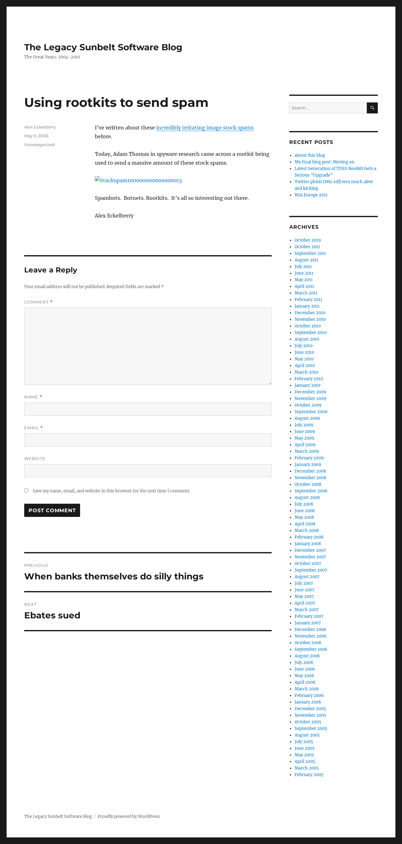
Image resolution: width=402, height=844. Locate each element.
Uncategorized (39, 144)
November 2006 (311, 636)
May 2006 (304, 675)
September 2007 (311, 570)
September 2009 (311, 411)
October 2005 (308, 722)
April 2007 (305, 603)
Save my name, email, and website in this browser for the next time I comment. (111, 491)
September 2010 (311, 332)
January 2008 (308, 543)
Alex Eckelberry (40, 126)
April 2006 (305, 682)
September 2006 (311, 649)
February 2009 (309, 458)
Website (35, 458)
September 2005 (311, 728)
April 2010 (305, 365)
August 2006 (307, 656)
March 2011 (306, 293)
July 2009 (304, 425)
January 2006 (308, 702)
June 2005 (305, 748)
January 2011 (307, 306)
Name (33, 397)
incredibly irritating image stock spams (205, 127)
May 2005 (304, 755)
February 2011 (308, 299)
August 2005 (307, 735)
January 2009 (308, 464)
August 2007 (307, 576)
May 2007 (304, 596)
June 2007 (305, 590)
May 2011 (304, 279)
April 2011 (304, 286)
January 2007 (308, 623)
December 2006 (310, 629)
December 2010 (310, 312)
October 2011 (307, 246)
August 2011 (306, 260)
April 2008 (305, 524)
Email (33, 427)
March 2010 (306, 372)
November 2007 (310, 557)
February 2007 (309, 616)
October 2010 (308, 326)
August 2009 (307, 418)
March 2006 (307, 689)
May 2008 (304, 517)
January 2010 (307, 385)
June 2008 (305, 510)
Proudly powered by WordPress (129, 816)
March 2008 (307, 530)
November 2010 (310, 319)
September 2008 (311, 491)
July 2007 (304, 583)
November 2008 (310, 477)
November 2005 (310, 715)
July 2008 (304, 504)
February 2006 (309, 695)
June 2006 (305, 669)
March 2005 (307, 768)
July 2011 (303, 266)
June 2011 (304, 273)
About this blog (310, 155)
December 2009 (310, 392)
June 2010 (304, 352)
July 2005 (304, 741)
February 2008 (309, 537)
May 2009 (304, 438)
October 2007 (308, 563)
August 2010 (307, 339)
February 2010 (309, 378)
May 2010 (304, 359)
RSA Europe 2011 (311, 195)
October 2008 (308, 484)
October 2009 (308, 405)
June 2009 (305, 431)
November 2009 (311, 398)
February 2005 (309, 774)
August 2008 (307, 497)
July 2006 (304, 662)
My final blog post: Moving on (325, 162)
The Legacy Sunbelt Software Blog (103, 47)
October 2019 (308, 240)
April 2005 (305, 761)
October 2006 (308, 642)
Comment (38, 302)
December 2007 (310, 550)
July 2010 (303, 345)
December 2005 (310, 708)
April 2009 (305, 444)
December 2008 (310, 471)
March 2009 (307, 451)
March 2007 (307, 609)
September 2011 (310, 253)
